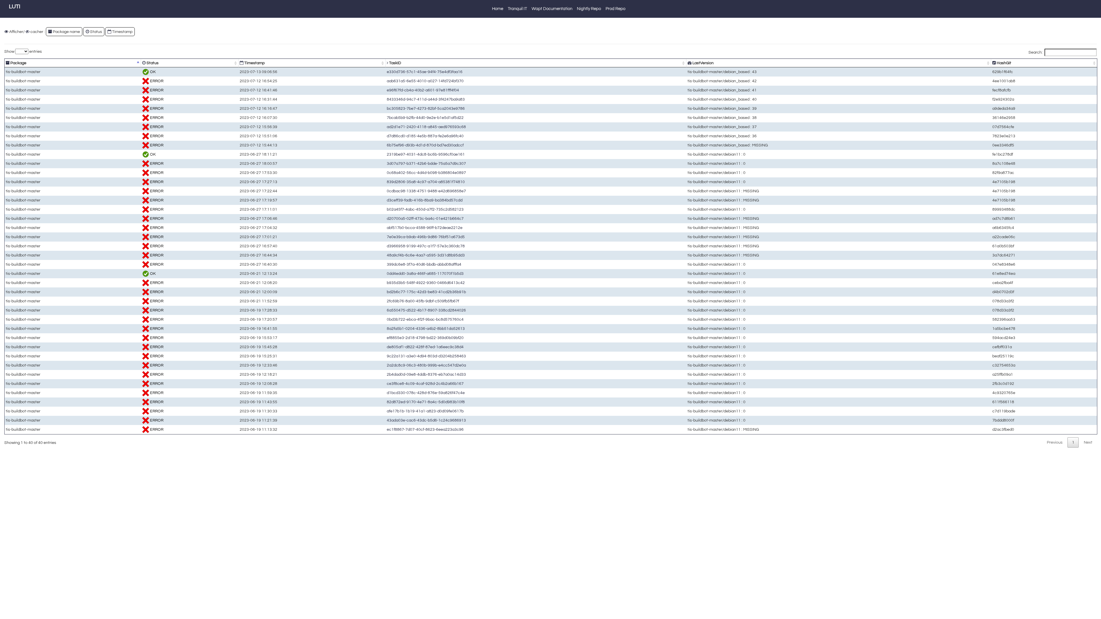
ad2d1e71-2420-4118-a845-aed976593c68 (426, 127)
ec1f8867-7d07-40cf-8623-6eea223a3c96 (425, 429)
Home (497, 9)
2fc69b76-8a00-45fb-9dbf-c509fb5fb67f (423, 301)
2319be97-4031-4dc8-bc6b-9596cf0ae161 (426, 154)
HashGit (1003, 63)
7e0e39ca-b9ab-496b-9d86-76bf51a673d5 (426, 237)
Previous (1055, 442)
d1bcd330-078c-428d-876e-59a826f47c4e (426, 393)
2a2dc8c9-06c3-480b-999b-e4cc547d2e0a (426, 365)
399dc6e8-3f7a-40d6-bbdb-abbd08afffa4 (424, 264)
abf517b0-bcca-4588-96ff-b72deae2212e (424, 228)
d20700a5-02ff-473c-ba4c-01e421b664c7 (425, 218)
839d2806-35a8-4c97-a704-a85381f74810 (426, 182)
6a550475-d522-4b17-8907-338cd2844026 (426, 310)
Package (17, 63)
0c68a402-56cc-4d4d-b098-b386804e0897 (426, 173)
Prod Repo (615, 9)
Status (152, 63)
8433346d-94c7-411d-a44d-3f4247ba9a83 (426, 99)
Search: (1035, 52)
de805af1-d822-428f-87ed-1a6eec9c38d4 (425, 347)
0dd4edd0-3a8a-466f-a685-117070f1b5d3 (425, 273)
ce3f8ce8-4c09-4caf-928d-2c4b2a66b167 (425, 383)
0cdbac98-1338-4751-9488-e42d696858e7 (426, 191)
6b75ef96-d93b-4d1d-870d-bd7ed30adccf (425, 145)
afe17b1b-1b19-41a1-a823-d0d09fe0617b (425, 411)
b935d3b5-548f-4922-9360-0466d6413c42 (426, 283)
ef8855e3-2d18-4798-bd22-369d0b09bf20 (425, 338)
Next (1088, 442)
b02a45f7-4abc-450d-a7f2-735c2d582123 (425, 209)
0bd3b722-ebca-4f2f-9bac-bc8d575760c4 (425, 319)
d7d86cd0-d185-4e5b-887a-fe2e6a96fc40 (425, 136)
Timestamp (254, 63)
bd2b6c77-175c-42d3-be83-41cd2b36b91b (426, 292)
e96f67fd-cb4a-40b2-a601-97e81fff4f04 (423, 90)
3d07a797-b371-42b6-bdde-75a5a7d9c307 (426, 163)
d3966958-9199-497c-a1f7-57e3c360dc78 (426, 246)
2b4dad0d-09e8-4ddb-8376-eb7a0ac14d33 (426, 374)
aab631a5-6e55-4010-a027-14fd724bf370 (425, 81)
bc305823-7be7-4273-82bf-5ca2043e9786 (426, 108)
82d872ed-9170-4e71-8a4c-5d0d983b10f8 (426, 402)
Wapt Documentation (552, 9)
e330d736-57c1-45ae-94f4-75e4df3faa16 (424, 72)
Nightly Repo (589, 9)
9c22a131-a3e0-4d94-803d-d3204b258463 (426, 356)
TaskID (394, 63)
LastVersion (703, 63)
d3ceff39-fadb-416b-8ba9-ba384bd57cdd (424, 200)
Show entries (23, 51)
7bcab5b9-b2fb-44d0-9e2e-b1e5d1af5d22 (425, 117)
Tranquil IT (517, 9)
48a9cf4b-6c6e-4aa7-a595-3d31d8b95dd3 (426, 255)
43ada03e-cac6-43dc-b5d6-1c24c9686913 (426, 420)
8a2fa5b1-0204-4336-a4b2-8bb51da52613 (426, 328)
